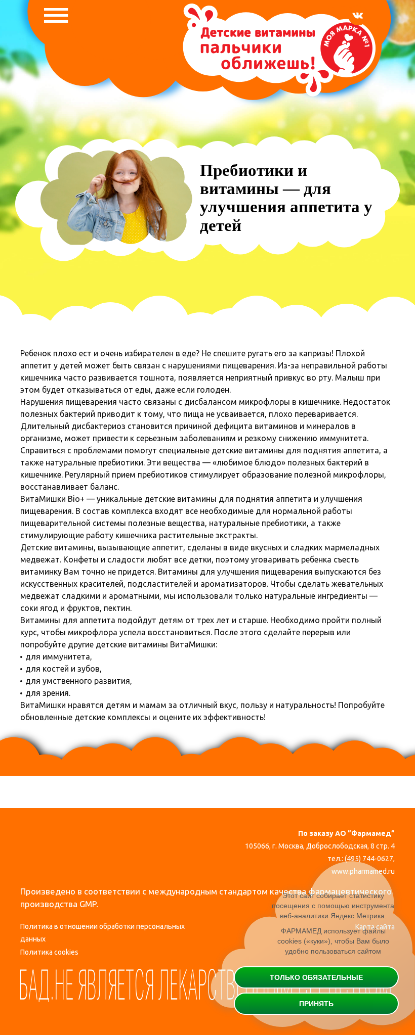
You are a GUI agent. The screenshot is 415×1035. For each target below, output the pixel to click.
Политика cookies (49, 952)
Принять (316, 1004)
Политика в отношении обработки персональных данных (102, 932)
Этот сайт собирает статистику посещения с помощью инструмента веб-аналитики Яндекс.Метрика (333, 905)
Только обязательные (316, 977)
